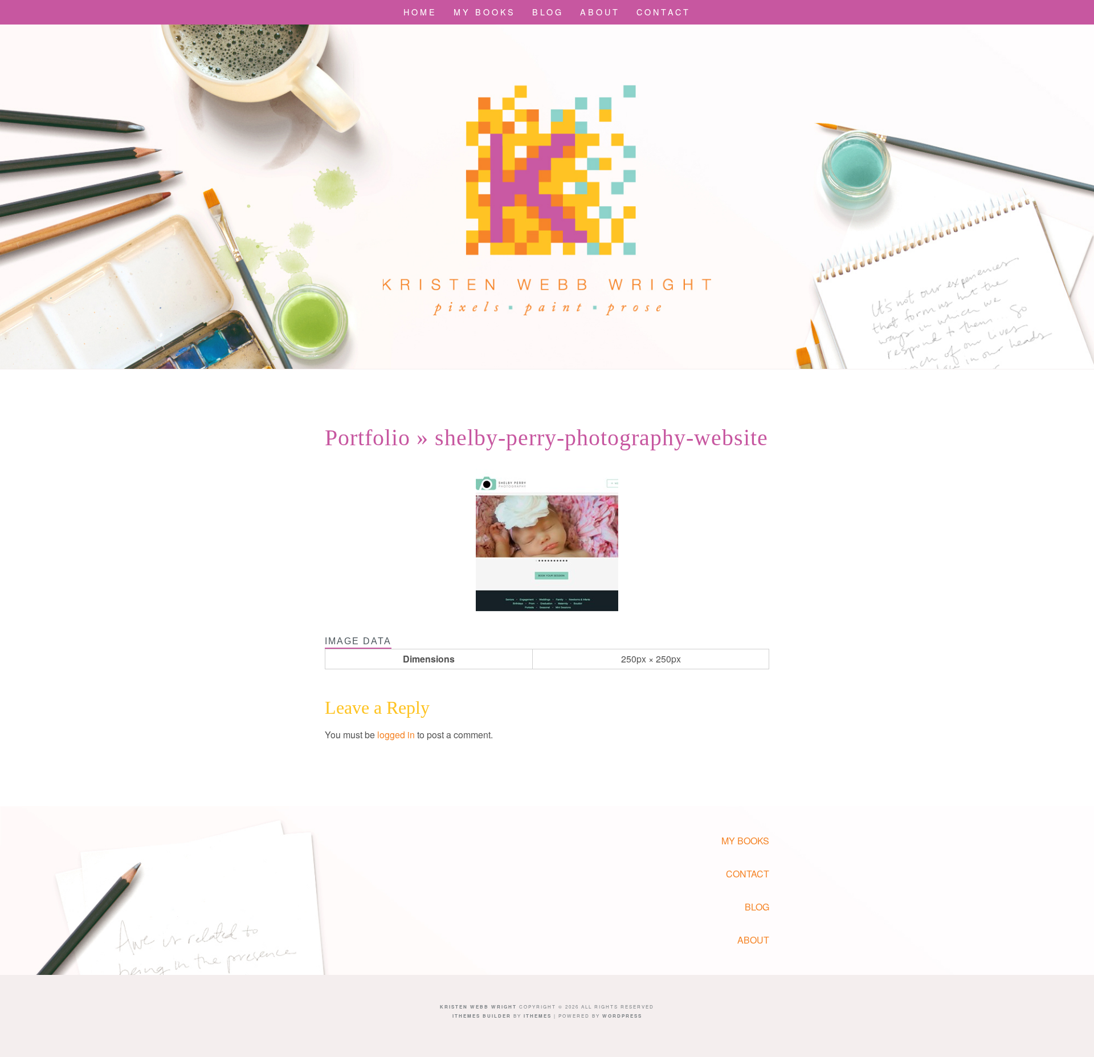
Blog (548, 12)
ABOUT (753, 939)
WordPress (622, 1016)
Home (420, 12)
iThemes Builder (481, 1016)
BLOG (757, 906)
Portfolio (367, 437)
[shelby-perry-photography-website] (547, 607)
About (600, 12)
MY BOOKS (745, 840)
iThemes (538, 1016)
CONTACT (747, 873)
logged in (396, 734)
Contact (663, 12)
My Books (485, 12)
